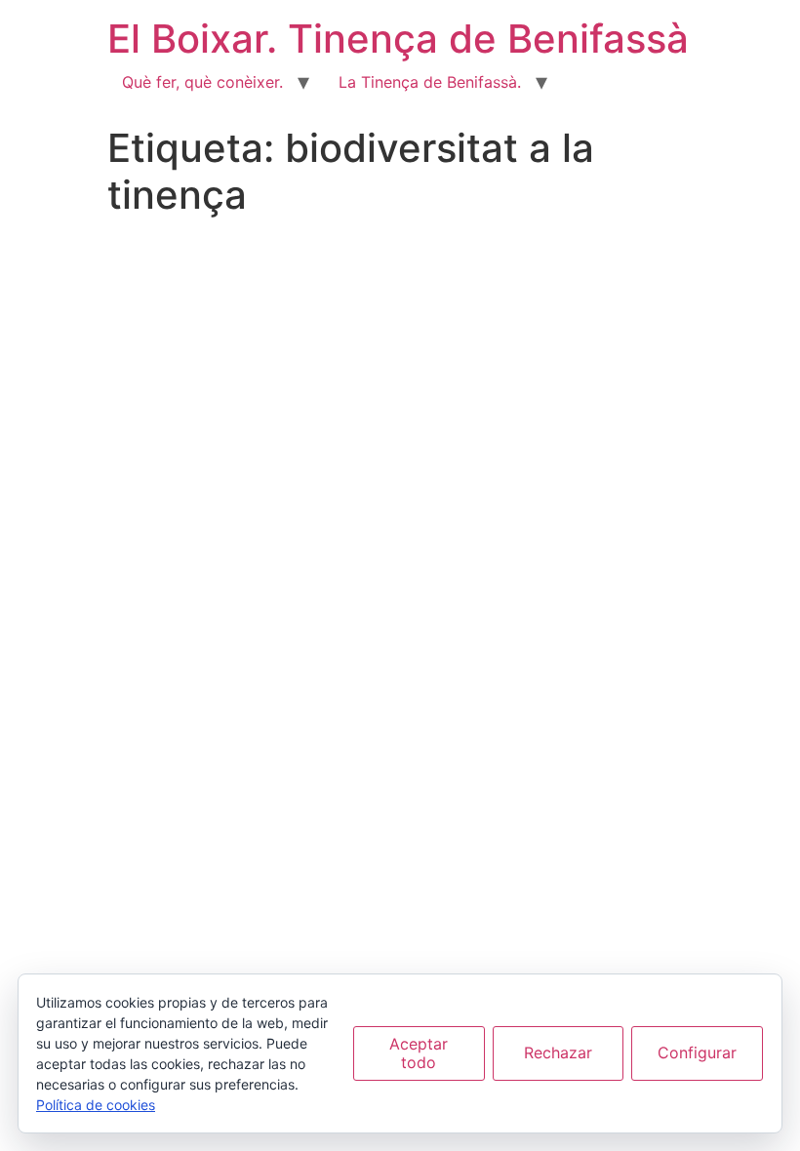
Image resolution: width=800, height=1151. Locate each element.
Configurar (697, 1052)
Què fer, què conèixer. (202, 82)
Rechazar (558, 1052)
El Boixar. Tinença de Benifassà (398, 38)
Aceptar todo (418, 1053)
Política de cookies (95, 1104)
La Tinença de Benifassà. (430, 82)
